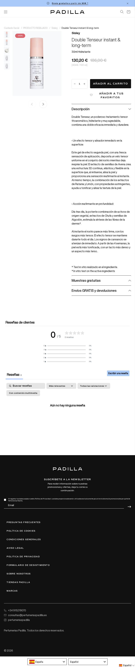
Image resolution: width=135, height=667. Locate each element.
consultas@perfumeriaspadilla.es (27, 615)
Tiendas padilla (18, 582)
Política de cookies (21, 531)
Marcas (12, 591)
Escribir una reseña (118, 373)
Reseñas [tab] (14, 374)
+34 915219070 (17, 610)
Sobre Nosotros (19, 574)
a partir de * (70, 3)
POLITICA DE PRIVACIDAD (23, 556)
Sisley (55, 28)
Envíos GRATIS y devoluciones (94, 290)
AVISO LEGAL (15, 548)
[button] (42, 104)
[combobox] (47, 661)
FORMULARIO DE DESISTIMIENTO (28, 565)
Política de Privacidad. (43, 498)
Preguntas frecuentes (23, 522)
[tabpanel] (67, 412)
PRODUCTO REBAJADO (35, 28)
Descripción (81, 109)
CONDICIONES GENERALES (24, 539)
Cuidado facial (12, 28)
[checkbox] (23, 393)
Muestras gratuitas (86, 280)
